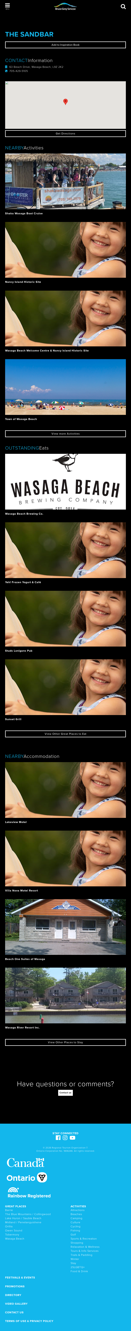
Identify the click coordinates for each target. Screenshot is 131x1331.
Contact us (65, 1092)
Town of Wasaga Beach (21, 419)
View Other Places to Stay (65, 1042)
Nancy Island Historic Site (23, 282)
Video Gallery (16, 1304)
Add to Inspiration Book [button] (65, 45)
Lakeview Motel (16, 822)
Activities (78, 1206)
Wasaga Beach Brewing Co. (24, 514)
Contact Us (14, 1312)
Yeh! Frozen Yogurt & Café (23, 582)
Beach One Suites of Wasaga (25, 959)
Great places (15, 1206)
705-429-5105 (18, 71)
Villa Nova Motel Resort (21, 890)
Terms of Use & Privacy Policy (29, 1321)
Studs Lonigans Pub (18, 650)
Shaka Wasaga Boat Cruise (24, 213)
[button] (7, 6)
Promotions (15, 1286)
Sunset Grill (13, 719)
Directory (13, 1295)
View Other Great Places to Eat (65, 734)
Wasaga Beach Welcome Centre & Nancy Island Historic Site (47, 350)
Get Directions (65, 133)
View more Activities (66, 433)
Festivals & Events (20, 1277)
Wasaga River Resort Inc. (22, 1027)
